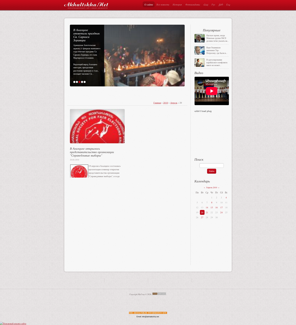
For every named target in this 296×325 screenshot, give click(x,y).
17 (221, 207)
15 (212, 207)
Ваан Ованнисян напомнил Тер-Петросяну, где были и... (216, 50)
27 (202, 217)
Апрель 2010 (211, 187)
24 (221, 212)
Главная (157, 102)
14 (207, 207)
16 (216, 207)
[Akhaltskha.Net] (86, 3)
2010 (165, 102)
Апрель (173, 102)
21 (207, 212)
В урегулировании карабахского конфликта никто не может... (216, 62)
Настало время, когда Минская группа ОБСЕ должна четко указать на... (217, 38)
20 (202, 212)
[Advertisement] (113, 98)
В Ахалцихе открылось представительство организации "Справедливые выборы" (92, 151)
